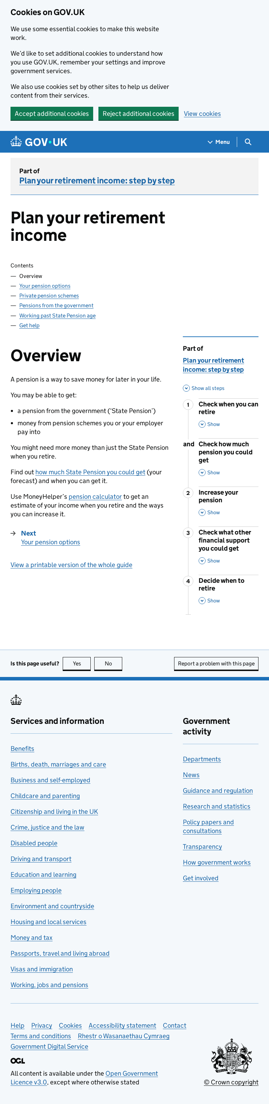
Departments (202, 759)
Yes (82, 663)
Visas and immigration (42, 969)
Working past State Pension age (57, 315)
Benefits (22, 749)
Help (18, 1025)
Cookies (70, 1025)
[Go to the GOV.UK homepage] (39, 141)
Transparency (202, 847)
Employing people (36, 890)
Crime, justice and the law (47, 827)
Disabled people (34, 843)
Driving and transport (41, 859)
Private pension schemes (49, 295)
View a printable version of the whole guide (71, 565)
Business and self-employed (50, 780)
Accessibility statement (122, 1025)
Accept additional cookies (52, 114)
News (191, 775)
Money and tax (32, 938)
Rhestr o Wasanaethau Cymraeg (124, 1036)
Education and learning (43, 875)
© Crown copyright (231, 1082)
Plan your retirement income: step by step (97, 180)
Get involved (201, 878)
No (113, 663)
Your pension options (44, 285)
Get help (29, 325)
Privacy (41, 1025)
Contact (174, 1025)
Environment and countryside (52, 906)
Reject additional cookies (138, 114)
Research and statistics (216, 806)
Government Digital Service (49, 1046)
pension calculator (95, 496)
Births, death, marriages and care (58, 764)
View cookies (202, 113)
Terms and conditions (41, 1036)
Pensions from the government (56, 305)
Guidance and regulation (218, 791)
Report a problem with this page (216, 663)
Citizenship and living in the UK (54, 812)
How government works (217, 862)
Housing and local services (49, 922)
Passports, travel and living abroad (60, 953)
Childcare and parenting (45, 796)
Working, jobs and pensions (49, 985)
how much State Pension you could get (90, 472)
